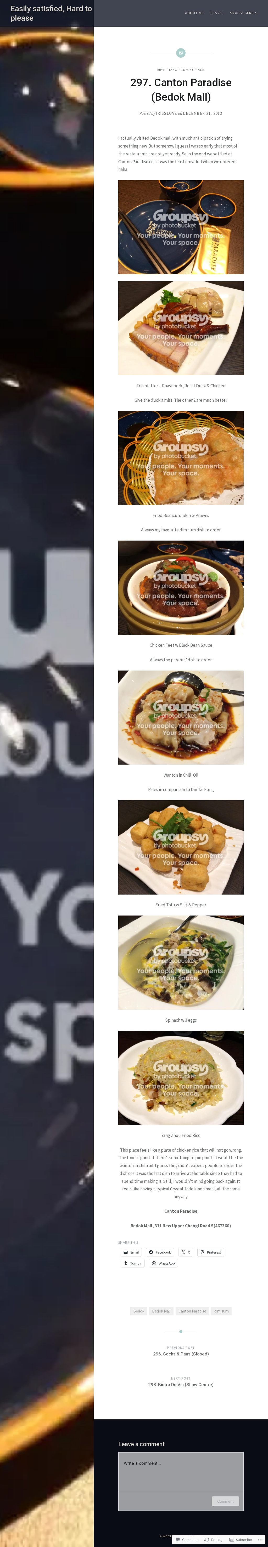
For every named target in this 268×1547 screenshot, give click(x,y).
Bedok (138, 1311)
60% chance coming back (181, 70)
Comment (225, 1501)
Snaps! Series (244, 12)
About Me (194, 12)
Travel (217, 12)
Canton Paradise (192, 1311)
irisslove (166, 113)
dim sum (221, 1311)
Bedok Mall (161, 1311)
